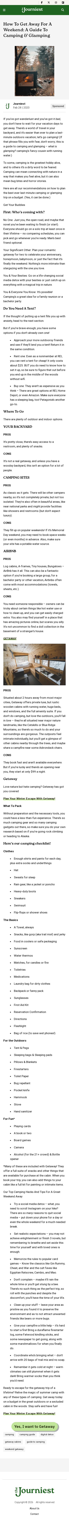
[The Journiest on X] (48, 2)
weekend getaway (14, 1449)
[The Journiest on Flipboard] (62, 2)
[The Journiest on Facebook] (42, 2)
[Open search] (62, 10)
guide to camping (36, 1442)
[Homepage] (32, 10)
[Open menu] (4, 10)
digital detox (47, 1434)
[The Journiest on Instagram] (55, 2)
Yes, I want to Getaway (34, 1426)
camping (9, 1434)
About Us (34, 1508)
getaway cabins (13, 1442)
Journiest (19, 103)
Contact (34, 1514)
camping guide (27, 1434)
